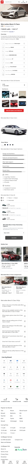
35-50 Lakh (22, 430)
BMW (21, 418)
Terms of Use (4, 451)
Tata (2, 410)
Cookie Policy (4, 459)
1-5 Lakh (3, 428)
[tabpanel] (14, 286)
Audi (2, 418)
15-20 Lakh (4, 430)
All (3, 198)
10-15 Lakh (22, 428)
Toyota (12, 418)
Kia (20, 416)
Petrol (10, 198)
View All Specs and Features (14, 110)
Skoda (21, 421)
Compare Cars (19, 439)
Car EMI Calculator (6, 439)
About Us (3, 449)
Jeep (11, 416)
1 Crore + (12, 433)
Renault (3, 413)
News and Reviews (6, 442)
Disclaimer (4, 457)
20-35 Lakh (13, 430)
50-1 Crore (4, 433)
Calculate (13, 238)
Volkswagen (13, 421)
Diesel (16, 198)
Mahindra (13, 413)
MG (20, 413)
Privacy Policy (4, 454)
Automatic (11, 200)
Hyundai (3, 416)
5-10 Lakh (12, 428)
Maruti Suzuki (23, 410)
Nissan (12, 410)
